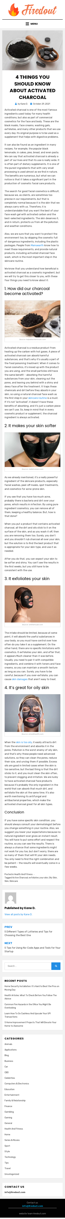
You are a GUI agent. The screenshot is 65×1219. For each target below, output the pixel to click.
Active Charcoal (20, 877)
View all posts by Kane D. (18, 914)
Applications (11, 1050)
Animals (8, 1044)
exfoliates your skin (38, 877)
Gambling (9, 1112)
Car (6, 1066)
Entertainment (12, 1095)
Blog (7, 1055)
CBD (7, 1072)
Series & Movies (12, 1140)
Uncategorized (12, 1174)
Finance (8, 1106)
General (8, 1123)
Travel (8, 1168)
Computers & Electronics (17, 1083)
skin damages (20, 679)
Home (7, 1134)
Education (10, 1089)
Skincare (14, 881)
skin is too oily (24, 742)
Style (7, 1151)
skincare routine (37, 398)
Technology (10, 1157)
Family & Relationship (15, 1100)
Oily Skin (53, 877)
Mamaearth (37, 245)
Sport (7, 1146)
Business (9, 1061)
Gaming (8, 1117)
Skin (7, 881)
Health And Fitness (23, 874)
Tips (7, 1163)
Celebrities (10, 1078)
